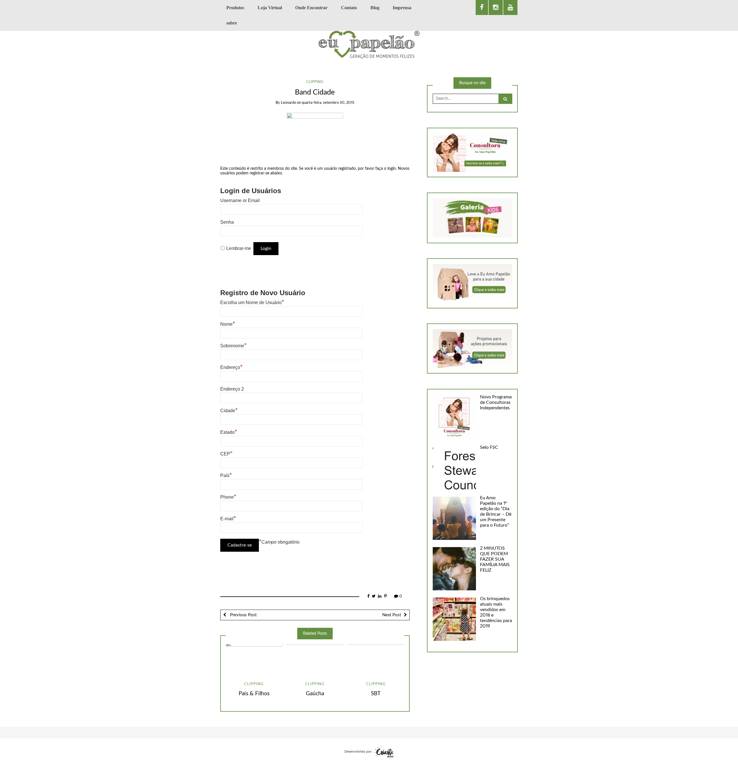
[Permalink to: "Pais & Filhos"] (254, 660)
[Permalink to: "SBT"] (376, 660)
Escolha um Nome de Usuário (252, 302)
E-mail (228, 518)
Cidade (229, 410)
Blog (374, 7)
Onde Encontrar (311, 7)
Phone (228, 497)
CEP (226, 453)
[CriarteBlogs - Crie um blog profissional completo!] (383, 751)
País (226, 475)
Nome (227, 324)
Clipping (314, 82)
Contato (349, 7)
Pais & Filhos (254, 693)
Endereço (231, 367)
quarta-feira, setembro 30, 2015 (328, 103)
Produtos (235, 7)
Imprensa (402, 7)
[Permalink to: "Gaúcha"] (315, 660)
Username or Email (240, 200)
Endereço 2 (232, 389)
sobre (231, 22)
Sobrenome (233, 345)
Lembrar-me (238, 248)
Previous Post (243, 615)
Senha (227, 222)
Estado (228, 432)
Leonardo (288, 103)
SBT (376, 693)
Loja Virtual (270, 7)
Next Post (391, 615)
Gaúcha (315, 693)
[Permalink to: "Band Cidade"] (315, 135)
